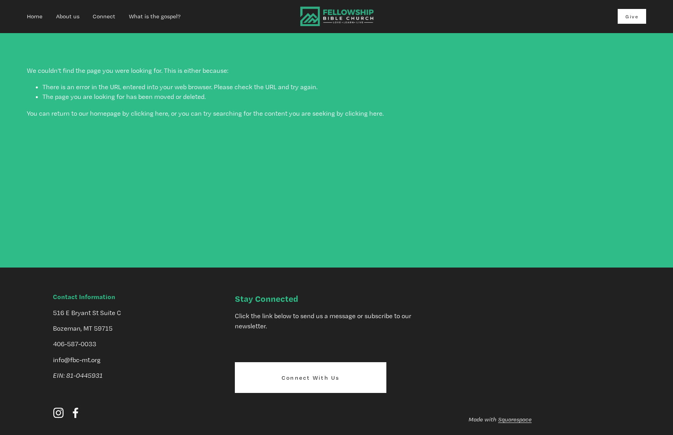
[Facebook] (75, 412)
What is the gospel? (155, 16)
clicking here (149, 113)
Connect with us (311, 377)
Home (34, 16)
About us (67, 16)
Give (632, 16)
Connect (104, 16)
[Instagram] (58, 412)
